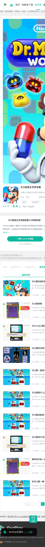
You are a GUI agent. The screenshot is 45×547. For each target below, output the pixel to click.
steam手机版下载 (24, 517)
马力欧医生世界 (33, 11)
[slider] (7, 206)
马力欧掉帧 (37, 303)
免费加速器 (8, 11)
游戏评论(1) (16, 267)
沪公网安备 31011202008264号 (15, 542)
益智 (23, 11)
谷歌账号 (35, 202)
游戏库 (17, 11)
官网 (24, 202)
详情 (5, 267)
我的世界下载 (12, 517)
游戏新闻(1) (30, 267)
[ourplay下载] (10, 5)
